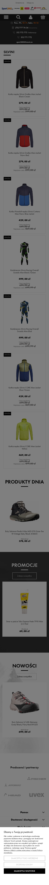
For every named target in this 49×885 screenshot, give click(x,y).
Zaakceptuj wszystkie (24, 871)
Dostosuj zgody (24, 864)
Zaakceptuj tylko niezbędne (24, 858)
